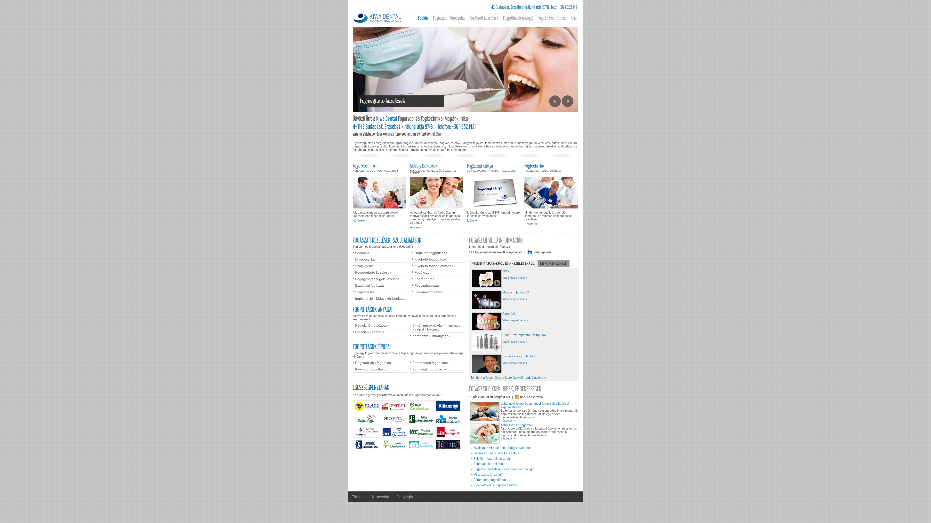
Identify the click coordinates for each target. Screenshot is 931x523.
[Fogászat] (439, 18)
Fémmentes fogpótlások (430, 363)
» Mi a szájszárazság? (487, 474)
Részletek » (508, 420)
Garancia (362, 253)
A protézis (509, 313)
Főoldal (358, 497)
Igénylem (473, 220)
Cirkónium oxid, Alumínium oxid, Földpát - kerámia (436, 327)
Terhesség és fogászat (517, 425)
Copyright (404, 497)
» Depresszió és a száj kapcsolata (495, 453)
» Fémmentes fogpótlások (489, 480)
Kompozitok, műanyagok (431, 336)
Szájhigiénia (364, 266)
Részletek (531, 224)
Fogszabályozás (427, 285)
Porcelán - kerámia (369, 332)
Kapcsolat (380, 497)
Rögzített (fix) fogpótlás (373, 363)
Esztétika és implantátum (520, 356)
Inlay (505, 271)
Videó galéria (543, 252)
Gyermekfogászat (428, 292)
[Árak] (574, 18)
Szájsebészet (365, 292)
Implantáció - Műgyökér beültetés (380, 298)
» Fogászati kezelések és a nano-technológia (502, 469)
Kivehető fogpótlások (431, 259)
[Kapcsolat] (457, 18)
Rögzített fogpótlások (431, 253)
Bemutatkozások (553, 263)
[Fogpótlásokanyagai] (518, 18)
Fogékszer (423, 272)
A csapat (415, 227)
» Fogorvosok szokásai (487, 464)
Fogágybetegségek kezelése (377, 279)
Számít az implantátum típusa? (524, 335)
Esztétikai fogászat (369, 285)
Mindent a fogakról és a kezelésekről (503, 263)
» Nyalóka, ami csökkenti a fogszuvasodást (501, 448)
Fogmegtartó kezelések (373, 272)
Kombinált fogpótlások (429, 369)
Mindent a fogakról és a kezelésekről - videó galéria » (508, 377)
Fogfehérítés (424, 279)
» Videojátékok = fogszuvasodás (494, 485)
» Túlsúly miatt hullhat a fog (490, 458)
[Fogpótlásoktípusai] (552, 18)
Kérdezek (359, 220)
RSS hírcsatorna (531, 397)
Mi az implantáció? (515, 292)
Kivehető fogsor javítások (434, 266)
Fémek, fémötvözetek (371, 325)
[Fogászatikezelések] (484, 18)
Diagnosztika (365, 259)
